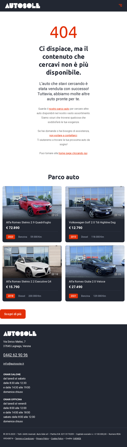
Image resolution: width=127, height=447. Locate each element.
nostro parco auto (59, 108)
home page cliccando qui (73, 153)
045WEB (77, 438)
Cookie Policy (57, 438)
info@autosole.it (13, 363)
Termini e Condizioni (24, 438)
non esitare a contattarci (63, 135)
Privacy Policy (42, 438)
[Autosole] (22, 5)
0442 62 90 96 (15, 355)
